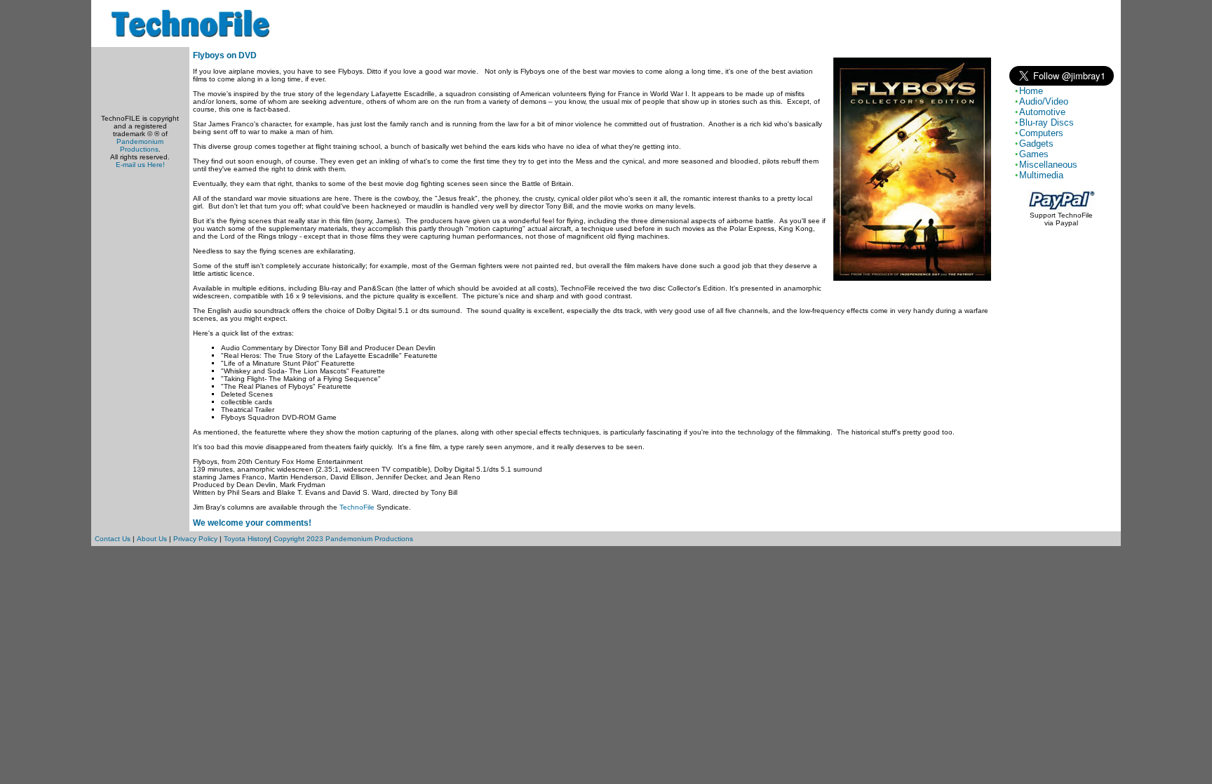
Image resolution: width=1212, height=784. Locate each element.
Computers (1041, 133)
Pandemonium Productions (139, 145)
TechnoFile (357, 507)
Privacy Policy (195, 539)
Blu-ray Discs (1046, 122)
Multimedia (1041, 175)
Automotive (1042, 112)
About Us (152, 539)
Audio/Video (1043, 101)
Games (1034, 154)
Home (1031, 91)
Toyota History (246, 539)
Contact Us (112, 539)
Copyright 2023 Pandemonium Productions (343, 539)
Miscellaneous (1048, 164)
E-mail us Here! (140, 164)
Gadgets (1036, 143)
